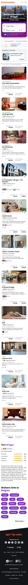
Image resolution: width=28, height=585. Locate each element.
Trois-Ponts (14, 508)
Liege (12, 499)
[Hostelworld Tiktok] (22, 542)
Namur (4, 499)
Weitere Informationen (16, 64)
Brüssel (5, 495)
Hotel (4, 321)
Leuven (20, 499)
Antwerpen (14, 495)
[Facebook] (6, 542)
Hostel (4, 178)
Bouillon (12, 503)
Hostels (8, 552)
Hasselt (23, 512)
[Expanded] (3, 41)
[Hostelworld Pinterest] (19, 542)
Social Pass (14, 555)
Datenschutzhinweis (14, 568)
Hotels (12, 552)
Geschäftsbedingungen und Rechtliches (11, 572)
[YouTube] (16, 542)
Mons (4, 503)
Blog (5, 552)
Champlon (13, 512)
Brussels (21, 503)
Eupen (23, 508)
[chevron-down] (14, 450)
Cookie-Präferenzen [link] (14, 578)
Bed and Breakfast (6, 81)
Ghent (4, 508)
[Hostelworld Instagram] (12, 542)
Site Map (21, 575)
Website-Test (14, 575)
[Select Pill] (22, 2)
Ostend (5, 516)
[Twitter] (9, 542)
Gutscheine (23, 572)
